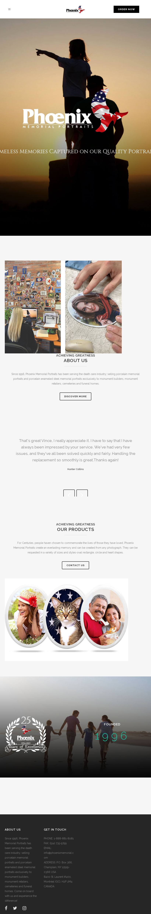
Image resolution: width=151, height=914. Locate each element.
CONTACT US (75, 565)
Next (82, 495)
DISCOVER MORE (75, 396)
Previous (69, 495)
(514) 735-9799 (58, 843)
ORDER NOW (126, 9)
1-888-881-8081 (63, 838)
